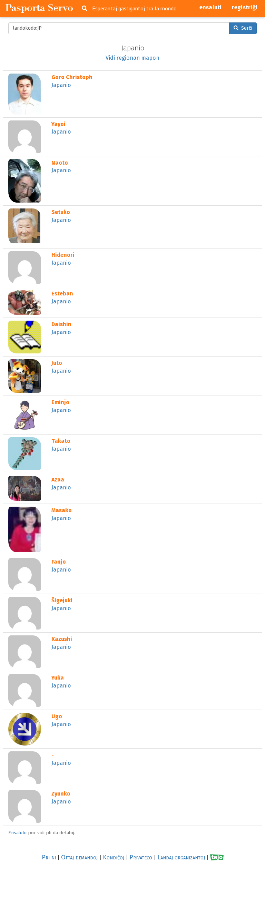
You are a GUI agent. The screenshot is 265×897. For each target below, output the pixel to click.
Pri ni (49, 857)
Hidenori (63, 255)
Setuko (60, 212)
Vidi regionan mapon (132, 58)
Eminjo (60, 402)
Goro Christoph (71, 77)
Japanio (61, 85)
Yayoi (58, 124)
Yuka (57, 677)
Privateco (140, 857)
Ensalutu (17, 833)
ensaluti (210, 7)
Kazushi (61, 639)
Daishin (61, 324)
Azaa (57, 479)
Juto (56, 363)
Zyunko (60, 793)
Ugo (56, 716)
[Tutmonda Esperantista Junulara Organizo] (217, 857)
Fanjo (58, 561)
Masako (61, 510)
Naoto (59, 162)
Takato (60, 441)
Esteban (62, 293)
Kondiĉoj (113, 857)
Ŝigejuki (61, 600)
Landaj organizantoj (181, 857)
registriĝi (245, 7)
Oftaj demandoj (79, 857)
